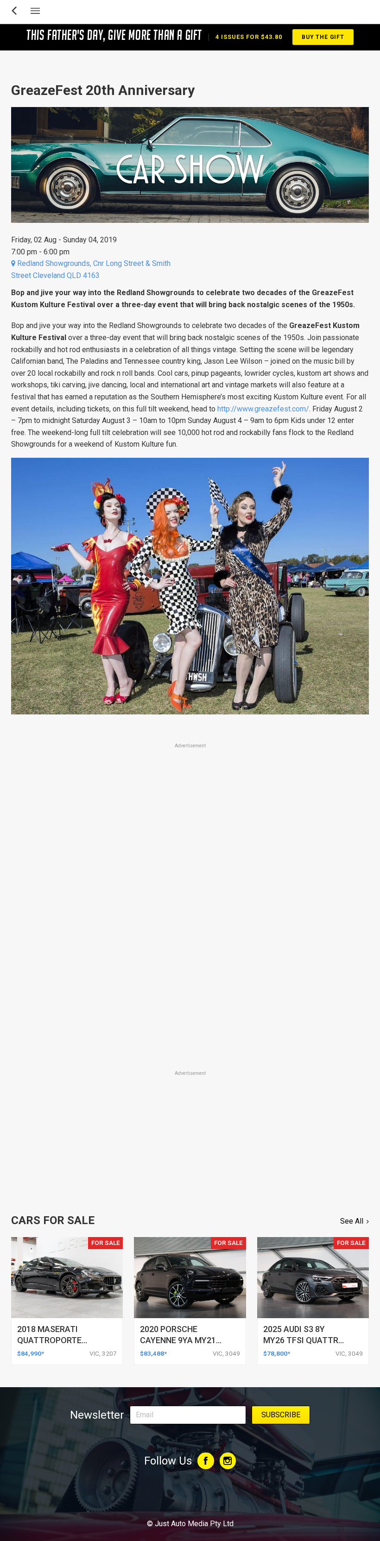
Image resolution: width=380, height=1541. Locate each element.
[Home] (190, 1498)
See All (351, 1221)
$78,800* (276, 1353)
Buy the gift (323, 37)
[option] (190, 586)
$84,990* (30, 1353)
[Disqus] (190, 939)
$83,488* (153, 1353)
